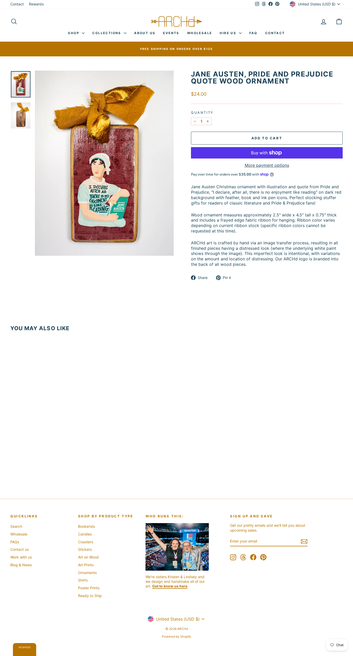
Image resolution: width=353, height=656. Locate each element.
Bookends (86, 526)
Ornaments (87, 572)
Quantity (202, 112)
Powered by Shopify (176, 636)
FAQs (14, 542)
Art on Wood (88, 557)
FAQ (253, 33)
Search (16, 526)
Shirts (83, 580)
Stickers (85, 549)
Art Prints (86, 565)
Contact (17, 4)
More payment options (267, 165)
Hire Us (228, 33)
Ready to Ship (90, 595)
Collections (107, 33)
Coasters (85, 542)
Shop (74, 33)
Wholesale (199, 33)
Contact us (19, 549)
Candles (85, 534)
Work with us (21, 557)
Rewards (36, 4)
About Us (144, 33)
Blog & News (21, 565)
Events (171, 33)
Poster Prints (88, 588)
